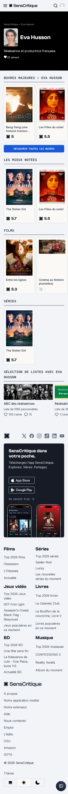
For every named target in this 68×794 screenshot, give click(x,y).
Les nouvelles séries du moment (48, 576)
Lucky (40, 568)
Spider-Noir (44, 562)
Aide (7, 714)
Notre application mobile (21, 700)
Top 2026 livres (47, 595)
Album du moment (49, 670)
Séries (42, 549)
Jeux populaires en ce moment (18, 628)
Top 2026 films (14, 557)
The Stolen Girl (16, 209)
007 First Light (14, 604)
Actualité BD (13, 672)
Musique (44, 637)
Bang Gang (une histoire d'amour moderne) (17, 129)
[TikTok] (47, 437)
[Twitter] (24, 437)
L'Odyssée (11, 571)
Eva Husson (27, 24)
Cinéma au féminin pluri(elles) (51, 281)
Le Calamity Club (48, 603)
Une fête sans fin (16, 651)
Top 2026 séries (47, 556)
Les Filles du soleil (51, 127)
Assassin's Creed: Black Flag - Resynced (16, 614)
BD (7, 637)
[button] (62, 5)
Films (9, 549)
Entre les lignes (16, 279)
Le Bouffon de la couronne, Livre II (48, 613)
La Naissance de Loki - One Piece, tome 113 (16, 661)
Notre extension (15, 707)
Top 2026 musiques (50, 647)
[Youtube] (62, 437)
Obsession (11, 564)
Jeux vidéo (15, 586)
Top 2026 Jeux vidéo (15, 596)
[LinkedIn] (54, 437)
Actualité (10, 578)
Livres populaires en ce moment (48, 626)
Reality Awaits (45, 662)
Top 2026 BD (13, 645)
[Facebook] (31, 437)
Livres (42, 586)
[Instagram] (39, 437)
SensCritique (11, 24)
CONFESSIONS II (48, 654)
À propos (10, 694)
